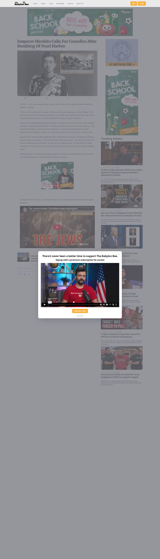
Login (142, 3)
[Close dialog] (118, 254)
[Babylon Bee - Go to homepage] (21, 3)
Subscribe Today (80, 311)
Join (133, 3)
